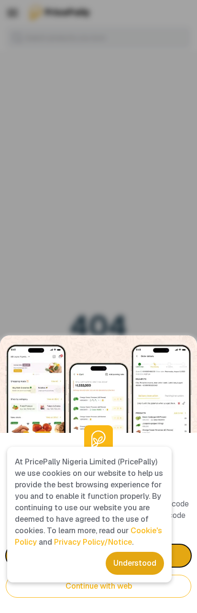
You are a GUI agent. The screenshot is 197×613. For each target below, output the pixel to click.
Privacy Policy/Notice (93, 542)
